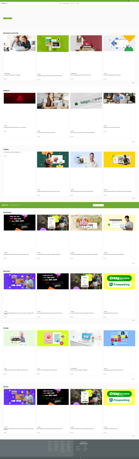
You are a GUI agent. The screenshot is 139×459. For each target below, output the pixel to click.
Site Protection (62, 445)
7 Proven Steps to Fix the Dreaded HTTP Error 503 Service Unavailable (82, 132)
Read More (38, 79)
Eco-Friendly (49, 445)
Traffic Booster (68, 446)
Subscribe (98, 205)
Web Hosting (62, 443)
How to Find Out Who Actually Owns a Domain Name (46, 132)
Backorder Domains (57, 446)
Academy (77, 3)
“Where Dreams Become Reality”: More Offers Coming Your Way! (81, 191)
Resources (72, 3)
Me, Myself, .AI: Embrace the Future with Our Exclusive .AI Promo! (48, 191)
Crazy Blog (49, 447)
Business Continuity (10, 33)
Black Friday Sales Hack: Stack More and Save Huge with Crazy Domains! (16, 254)
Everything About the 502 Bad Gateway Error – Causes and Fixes (15, 127)
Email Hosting (62, 446)
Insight (6, 149)
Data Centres (49, 444)
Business (6, 271)
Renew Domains (56, 444)
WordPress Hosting (63, 444)
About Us (49, 443)
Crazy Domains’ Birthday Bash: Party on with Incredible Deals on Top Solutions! (84, 254)
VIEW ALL (133, 141)
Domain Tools (56, 447)
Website (6, 91)
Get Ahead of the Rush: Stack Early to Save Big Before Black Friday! (48, 254)
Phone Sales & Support (79, 448)
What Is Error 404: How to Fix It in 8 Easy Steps (112, 127)
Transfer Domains (57, 445)
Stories (5, 387)
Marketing (7, 212)
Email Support (78, 449)
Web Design (68, 444)
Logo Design (68, 445)
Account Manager (86, 448)
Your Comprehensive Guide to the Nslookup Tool (12, 152)
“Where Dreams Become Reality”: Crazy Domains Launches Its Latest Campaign (117, 191)
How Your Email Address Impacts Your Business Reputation (114, 254)
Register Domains (57, 443)
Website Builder (68, 443)
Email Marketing (69, 447)
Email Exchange (62, 447)
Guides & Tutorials (78, 450)
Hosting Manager (85, 449)
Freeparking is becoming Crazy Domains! (111, 313)
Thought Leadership (66, 3)
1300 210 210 (83, 443)
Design (6, 328)
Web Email (85, 450)
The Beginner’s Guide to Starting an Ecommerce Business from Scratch (49, 75)
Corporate (49, 446)
